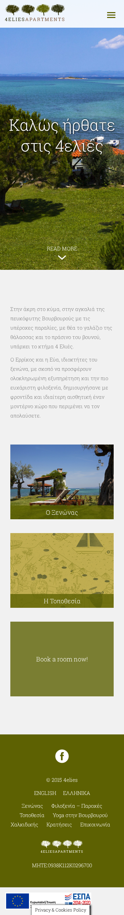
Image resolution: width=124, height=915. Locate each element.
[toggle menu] (111, 15)
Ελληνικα (76, 792)
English (45, 792)
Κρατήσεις (59, 824)
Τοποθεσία (32, 815)
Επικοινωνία (95, 824)
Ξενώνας (32, 805)
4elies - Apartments (35, 12)
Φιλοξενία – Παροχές (76, 805)
